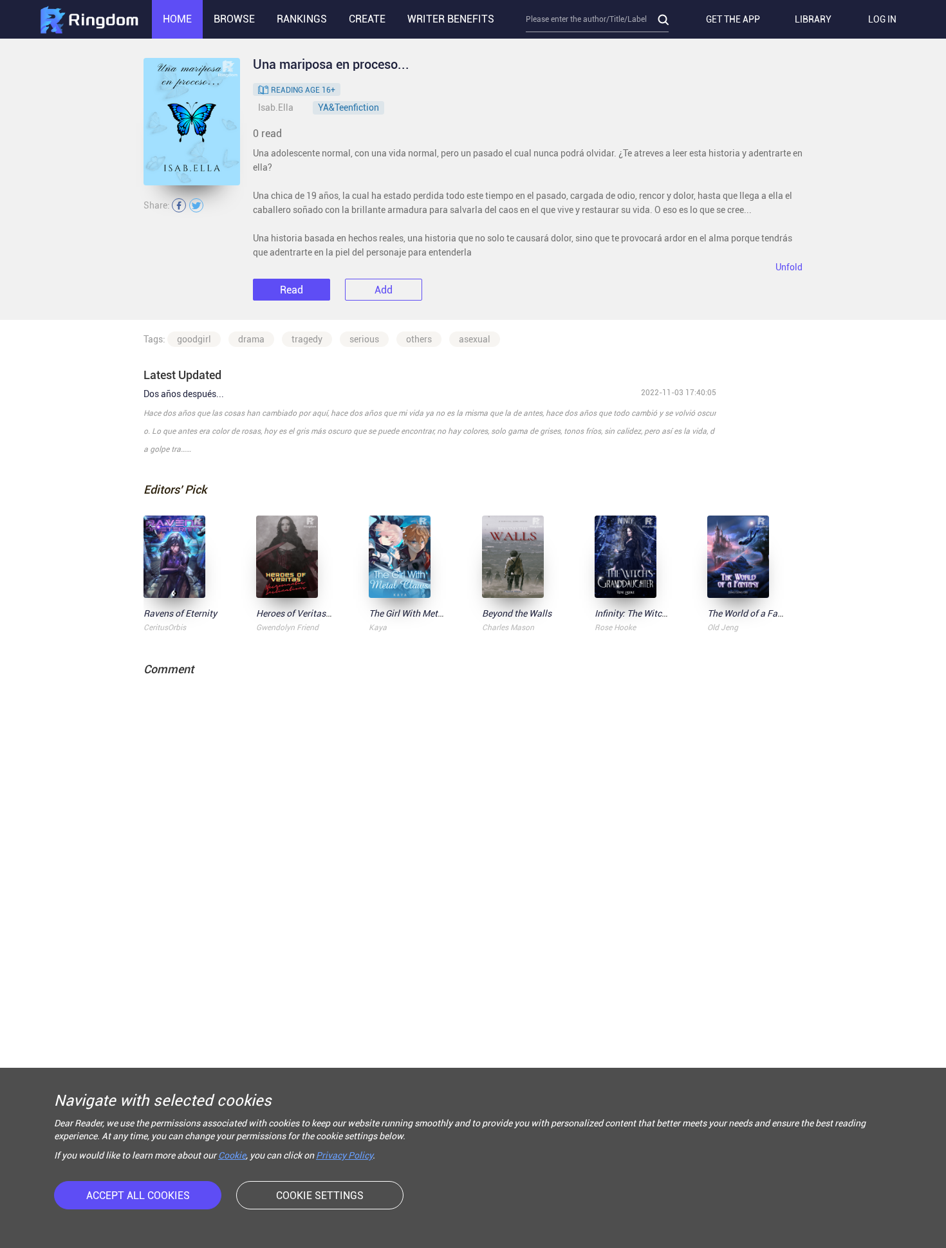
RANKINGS (302, 19)
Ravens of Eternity (180, 613)
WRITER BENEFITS (450, 19)
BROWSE (234, 19)
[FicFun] (89, 19)
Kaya (378, 627)
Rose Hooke (615, 627)
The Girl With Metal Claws (420, 613)
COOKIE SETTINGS (320, 1195)
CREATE (367, 19)
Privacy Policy (344, 1155)
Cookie (232, 1155)
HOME (177, 19)
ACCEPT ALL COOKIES (138, 1195)
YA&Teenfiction (348, 107)
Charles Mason (508, 627)
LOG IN (882, 19)
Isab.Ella (275, 107)
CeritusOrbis (165, 627)
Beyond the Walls (517, 613)
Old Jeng (722, 627)
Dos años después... (184, 394)
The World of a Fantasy (753, 613)
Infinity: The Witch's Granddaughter (665, 613)
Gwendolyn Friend (287, 627)
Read (291, 290)
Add (384, 290)
